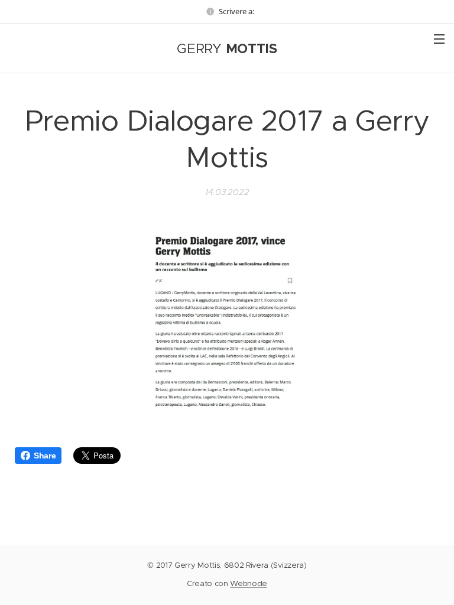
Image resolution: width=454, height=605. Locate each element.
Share (45, 455)
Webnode (248, 583)
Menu (439, 38)
